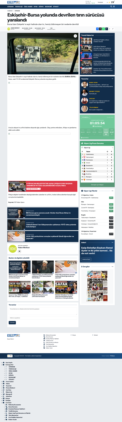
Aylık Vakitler (85, 137)
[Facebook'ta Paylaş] (97, 29)
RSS (11, 355)
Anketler (9, 396)
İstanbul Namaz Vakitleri (52, 338)
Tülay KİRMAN (93, 107)
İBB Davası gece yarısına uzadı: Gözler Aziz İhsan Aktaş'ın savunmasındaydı (18, 276)
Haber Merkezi (24, 247)
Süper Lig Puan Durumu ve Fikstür (19, 413)
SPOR (35, 6)
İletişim (96, 335)
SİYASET (56, 6)
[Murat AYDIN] (84, 84)
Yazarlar (9, 386)
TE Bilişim (112, 355)
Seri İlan (8, 390)
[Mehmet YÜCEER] (84, 92)
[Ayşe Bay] (84, 100)
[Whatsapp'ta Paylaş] (103, 29)
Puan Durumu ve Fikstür (52, 342)
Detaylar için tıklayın (97, 185)
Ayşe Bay (92, 98)
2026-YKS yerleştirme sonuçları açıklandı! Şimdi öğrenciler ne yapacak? (65, 276)
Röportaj (9, 392)
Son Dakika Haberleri (51, 346)
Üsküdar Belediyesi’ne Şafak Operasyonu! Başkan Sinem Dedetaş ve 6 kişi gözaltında (64, 296)
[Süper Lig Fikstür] (112, 191)
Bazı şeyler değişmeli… (96, 109)
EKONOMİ (48, 6)
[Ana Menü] (113, 6)
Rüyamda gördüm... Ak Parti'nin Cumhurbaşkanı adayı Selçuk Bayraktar (101, 85)
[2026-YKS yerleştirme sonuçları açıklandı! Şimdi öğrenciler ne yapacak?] (66, 267)
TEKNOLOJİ (18, 6)
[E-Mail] (19, 251)
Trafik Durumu (49, 340)
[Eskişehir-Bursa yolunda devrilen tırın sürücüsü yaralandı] (42, 53)
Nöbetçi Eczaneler (51, 335)
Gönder (12, 322)
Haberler (10, 10)
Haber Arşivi (49, 348)
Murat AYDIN (93, 82)
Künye (74, 335)
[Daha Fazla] (106, 29)
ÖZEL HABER (28, 6)
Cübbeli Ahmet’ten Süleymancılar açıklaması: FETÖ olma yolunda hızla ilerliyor (42, 276)
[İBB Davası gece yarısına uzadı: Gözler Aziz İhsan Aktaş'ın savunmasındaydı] (20, 267)
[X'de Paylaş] (100, 29)
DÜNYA (41, 6)
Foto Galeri (9, 381)
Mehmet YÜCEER (94, 91)
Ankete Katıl (86, 259)
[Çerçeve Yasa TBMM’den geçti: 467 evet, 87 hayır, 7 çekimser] (20, 287)
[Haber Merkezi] (13, 248)
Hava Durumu (49, 337)
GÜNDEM (10, 6)
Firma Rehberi (10, 388)
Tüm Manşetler (50, 344)
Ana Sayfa (9, 362)
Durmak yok (92, 93)
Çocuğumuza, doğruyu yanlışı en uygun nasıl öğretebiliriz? (99, 101)
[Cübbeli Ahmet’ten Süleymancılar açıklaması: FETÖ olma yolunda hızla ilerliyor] (43, 267)
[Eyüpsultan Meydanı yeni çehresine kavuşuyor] (43, 287)
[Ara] (111, 6)
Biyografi (9, 394)
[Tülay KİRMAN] (84, 108)
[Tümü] (112, 78)
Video (8, 383)
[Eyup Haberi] (13, 2)
